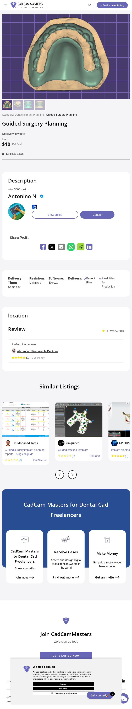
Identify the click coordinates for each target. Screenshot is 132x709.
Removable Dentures (45, 351)
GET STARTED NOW (66, 655)
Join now (21, 577)
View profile (55, 215)
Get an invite (104, 577)
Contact (97, 215)
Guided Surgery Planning (61, 114)
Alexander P (24, 351)
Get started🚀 (101, 694)
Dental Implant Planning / (30, 114)
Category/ (8, 114)
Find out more (63, 577)
